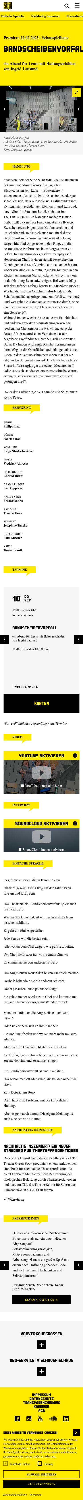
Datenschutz (41, 1398)
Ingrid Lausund (24, 69)
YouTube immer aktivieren (43, 785)
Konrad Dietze (13, 475)
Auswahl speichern (41, 1474)
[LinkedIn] (66, 1418)
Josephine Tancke (15, 525)
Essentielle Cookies (20, 1464)
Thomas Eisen (13, 513)
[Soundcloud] (53, 1418)
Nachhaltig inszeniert (45, 16)
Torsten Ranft (13, 550)
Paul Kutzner (13, 537)
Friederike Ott (13, 500)
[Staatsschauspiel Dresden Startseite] (8, 6)
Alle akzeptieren (41, 1484)
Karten (41, 703)
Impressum (36, 1494)
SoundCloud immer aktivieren (44, 849)
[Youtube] (40, 1418)
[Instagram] (28, 1418)
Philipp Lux (12, 426)
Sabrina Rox (12, 438)
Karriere (41, 1406)
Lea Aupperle (13, 488)
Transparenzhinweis (41, 1402)
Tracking (48, 1464)
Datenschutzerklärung (15, 1494)
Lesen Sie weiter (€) (41, 1299)
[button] (66, 5)
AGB (41, 1410)
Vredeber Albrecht (16, 463)
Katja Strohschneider (18, 451)
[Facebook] (17, 1418)
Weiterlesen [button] (16, 1199)
